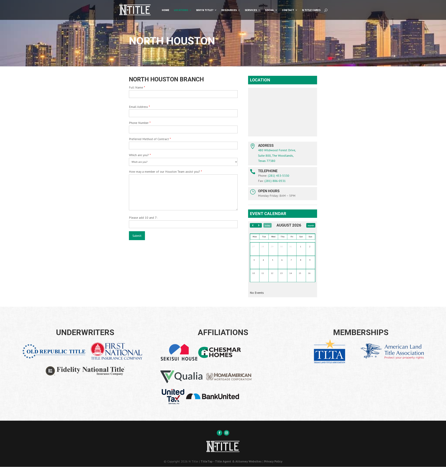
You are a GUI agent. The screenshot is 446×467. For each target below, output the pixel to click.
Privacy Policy (273, 461)
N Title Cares (311, 10)
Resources (229, 10)
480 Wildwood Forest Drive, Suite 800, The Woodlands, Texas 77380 (277, 155)
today (267, 225)
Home (165, 10)
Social (269, 10)
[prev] (253, 225)
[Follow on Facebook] (219, 433)
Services (251, 10)
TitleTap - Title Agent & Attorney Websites (231, 461)
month (311, 225)
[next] (259, 225)
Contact (288, 10)
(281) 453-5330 (278, 176)
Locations (181, 10)
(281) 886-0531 (275, 181)
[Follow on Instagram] (226, 433)
